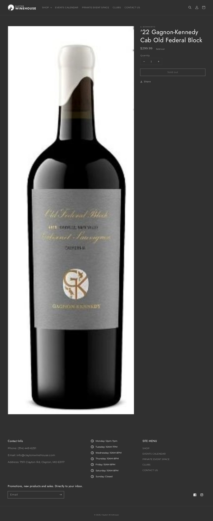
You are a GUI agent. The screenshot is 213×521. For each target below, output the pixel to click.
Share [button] (147, 81)
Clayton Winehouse (110, 515)
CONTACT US (150, 470)
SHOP (146, 448)
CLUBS (147, 464)
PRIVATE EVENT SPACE (156, 459)
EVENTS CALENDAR (154, 453)
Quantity (145, 55)
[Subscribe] (60, 494)
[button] (189, 7)
